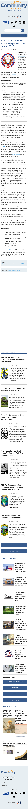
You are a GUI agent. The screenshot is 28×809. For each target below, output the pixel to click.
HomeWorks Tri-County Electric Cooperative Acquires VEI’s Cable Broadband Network (20, 653)
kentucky (19, 270)
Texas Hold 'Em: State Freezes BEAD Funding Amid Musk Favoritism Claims (20, 567)
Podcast (15, 687)
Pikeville (3, 146)
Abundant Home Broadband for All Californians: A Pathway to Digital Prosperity (7, 713)
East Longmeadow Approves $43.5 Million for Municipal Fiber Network (21, 610)
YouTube (14, 26)
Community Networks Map (15, 681)
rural (20, 263)
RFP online (12, 249)
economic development (13, 263)
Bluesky (12, 22)
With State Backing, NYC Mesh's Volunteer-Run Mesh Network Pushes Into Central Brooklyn (21, 624)
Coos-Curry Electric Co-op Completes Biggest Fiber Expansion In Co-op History (21, 639)
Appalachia (4, 263)
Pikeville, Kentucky (11, 270)
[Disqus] (14, 293)
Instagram (20, 22)
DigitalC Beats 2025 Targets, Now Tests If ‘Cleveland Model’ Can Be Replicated (20, 668)
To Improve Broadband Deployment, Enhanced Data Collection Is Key (9, 743)
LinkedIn (24, 22)
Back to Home (14, 545)
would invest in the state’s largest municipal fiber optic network (17, 372)
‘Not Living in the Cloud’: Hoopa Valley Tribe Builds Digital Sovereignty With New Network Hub (21, 582)
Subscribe (4, 785)
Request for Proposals (16, 74)
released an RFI (21, 56)
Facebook (16, 22)
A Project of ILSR (11, 16)
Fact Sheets (15, 700)
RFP (23, 263)
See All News (14, 551)
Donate (6, 22)
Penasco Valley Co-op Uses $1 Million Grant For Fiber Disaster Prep (20, 596)
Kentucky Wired (16, 154)
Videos (15, 694)
